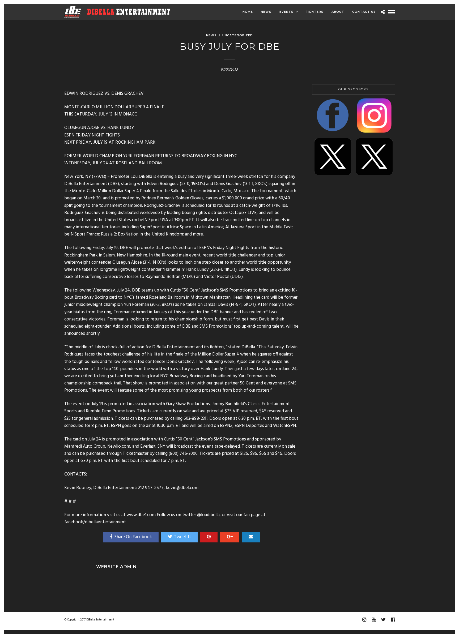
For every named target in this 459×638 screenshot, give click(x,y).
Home (248, 12)
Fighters (315, 12)
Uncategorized (237, 35)
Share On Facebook (133, 537)
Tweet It (182, 537)
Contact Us (364, 12)
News (266, 12)
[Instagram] (364, 619)
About (338, 12)
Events (286, 12)
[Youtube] (374, 619)
